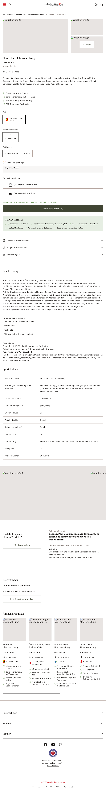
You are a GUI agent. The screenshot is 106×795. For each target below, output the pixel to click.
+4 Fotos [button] (87, 44)
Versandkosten (10, 66)
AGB (57, 787)
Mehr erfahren (53, 765)
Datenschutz (69, 787)
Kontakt (49, 787)
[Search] (9, 4)
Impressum (37, 787)
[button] (53, 208)
